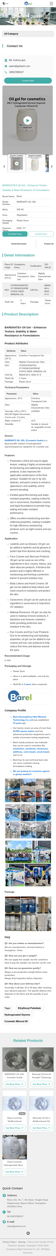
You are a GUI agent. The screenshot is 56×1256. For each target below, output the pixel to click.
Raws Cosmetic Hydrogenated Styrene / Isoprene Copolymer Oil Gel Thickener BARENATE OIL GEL (14, 1164)
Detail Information (18, 244)
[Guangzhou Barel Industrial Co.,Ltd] (29, 3)
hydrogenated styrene (17, 1014)
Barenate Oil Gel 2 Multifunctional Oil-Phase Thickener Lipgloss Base (41, 1120)
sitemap (22, 1242)
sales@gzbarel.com (19, 66)
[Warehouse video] (27, 120)
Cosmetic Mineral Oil (16, 1021)
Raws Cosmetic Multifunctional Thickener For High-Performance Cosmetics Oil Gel (14, 1120)
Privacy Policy (9, 1242)
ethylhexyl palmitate (29, 1008)
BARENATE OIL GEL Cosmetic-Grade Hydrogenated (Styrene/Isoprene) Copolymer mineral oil (14, 1076)
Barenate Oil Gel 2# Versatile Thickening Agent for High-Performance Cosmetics (41, 1076)
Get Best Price (15, 234)
